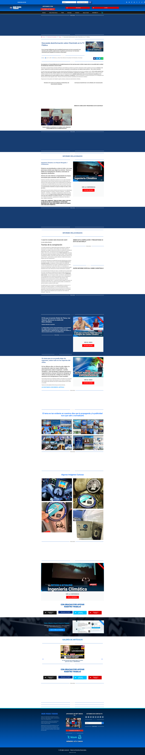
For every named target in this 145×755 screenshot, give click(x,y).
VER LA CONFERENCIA (72, 597)
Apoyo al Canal (86, 12)
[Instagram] (137, 2)
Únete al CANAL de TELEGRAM (56, 629)
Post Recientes (75, 57)
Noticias (44, 12)
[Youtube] (126, 2)
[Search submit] (90, 2)
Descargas (69, 12)
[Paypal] (103, 717)
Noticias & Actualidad (67, 57)
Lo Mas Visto (59, 57)
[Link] (142, 2)
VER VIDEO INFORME (88, 190)
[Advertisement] (72, 25)
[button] (94, 58)
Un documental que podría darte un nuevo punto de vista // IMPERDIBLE (72, 661)
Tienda (62, 12)
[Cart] (102, 12)
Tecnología (80, 57)
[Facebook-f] (139, 2)
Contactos (77, 12)
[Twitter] (134, 2)
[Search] (103, 723)
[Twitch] (131, 2)
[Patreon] (100, 717)
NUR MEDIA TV (95, 12)
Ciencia (55, 57)
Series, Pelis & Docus (53, 12)
